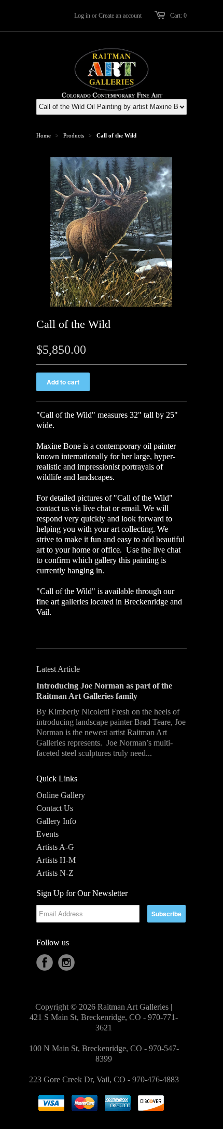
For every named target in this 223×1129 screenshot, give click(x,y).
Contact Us (54, 808)
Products (73, 135)
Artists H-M (56, 860)
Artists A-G (55, 847)
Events (47, 834)
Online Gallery (60, 795)
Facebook (44, 962)
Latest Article (58, 669)
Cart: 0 (178, 15)
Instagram (66, 962)
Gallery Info (56, 821)
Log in (82, 15)
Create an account (120, 15)
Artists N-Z (55, 873)
